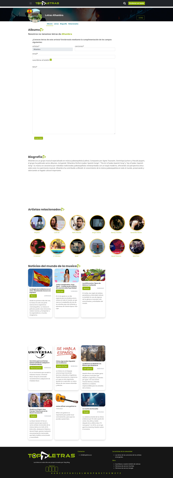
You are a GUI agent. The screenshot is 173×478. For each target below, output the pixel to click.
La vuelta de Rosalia (90, 409)
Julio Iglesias (88, 369)
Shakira (33, 416)
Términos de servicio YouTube (124, 466)
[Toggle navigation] (30, 3)
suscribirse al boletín (40, 60)
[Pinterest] (50, 469)
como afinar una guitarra (66, 406)
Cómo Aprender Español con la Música (65, 362)
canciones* (79, 46)
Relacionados (73, 24)
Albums (50, 24)
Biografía (63, 24)
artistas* (35, 46)
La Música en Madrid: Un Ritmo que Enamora (91, 364)
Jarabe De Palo (62, 366)
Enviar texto (38, 138)
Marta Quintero (36, 368)
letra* (34, 67)
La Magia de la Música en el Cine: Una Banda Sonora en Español (40, 291)
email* (35, 53)
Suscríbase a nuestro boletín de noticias (127, 464)
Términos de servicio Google (124, 468)
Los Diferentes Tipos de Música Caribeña (91, 284)
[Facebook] (47, 469)
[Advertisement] (131, 39)
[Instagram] (53, 469)
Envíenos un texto (136, 3)
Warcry (33, 296)
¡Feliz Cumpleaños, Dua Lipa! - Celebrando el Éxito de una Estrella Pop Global (66, 286)
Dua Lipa (60, 291)
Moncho (86, 288)
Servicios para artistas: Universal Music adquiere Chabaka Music (39, 362)
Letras (56, 24)
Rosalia (86, 412)
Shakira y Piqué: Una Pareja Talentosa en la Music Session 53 (38, 411)
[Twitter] (56, 469)
